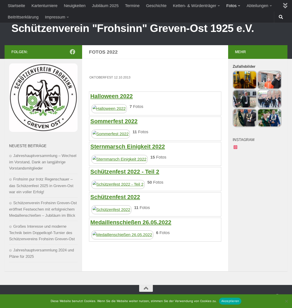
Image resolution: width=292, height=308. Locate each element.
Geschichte (156, 5)
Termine (132, 5)
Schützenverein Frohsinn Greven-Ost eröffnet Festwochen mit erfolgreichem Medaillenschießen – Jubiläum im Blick (43, 209)
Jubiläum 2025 (105, 5)
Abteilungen (257, 5)
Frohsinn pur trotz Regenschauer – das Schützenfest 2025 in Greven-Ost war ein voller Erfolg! (41, 185)
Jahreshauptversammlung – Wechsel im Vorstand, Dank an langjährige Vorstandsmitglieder (42, 162)
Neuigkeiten (75, 5)
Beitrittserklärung (23, 17)
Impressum (55, 17)
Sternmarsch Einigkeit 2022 (127, 146)
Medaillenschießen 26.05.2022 (130, 222)
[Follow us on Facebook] (72, 52)
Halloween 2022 (111, 96)
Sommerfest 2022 (114, 121)
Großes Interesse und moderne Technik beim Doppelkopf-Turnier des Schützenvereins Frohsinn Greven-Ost (42, 232)
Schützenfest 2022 (115, 197)
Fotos (231, 5)
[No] (286, 301)
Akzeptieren (230, 301)
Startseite (16, 5)
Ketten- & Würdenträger (194, 5)
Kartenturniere (44, 5)
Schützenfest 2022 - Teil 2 (124, 171)
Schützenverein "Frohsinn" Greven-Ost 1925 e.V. (132, 28)
